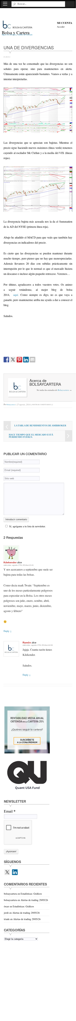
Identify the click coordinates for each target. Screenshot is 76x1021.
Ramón (27, 642)
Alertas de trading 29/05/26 (34, 900)
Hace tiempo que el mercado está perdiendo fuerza (31, 436)
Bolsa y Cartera (15, 32)
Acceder (61, 26)
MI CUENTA (64, 23)
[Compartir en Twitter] (13, 359)
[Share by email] (32, 359)
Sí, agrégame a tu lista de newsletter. (27, 526)
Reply (7, 631)
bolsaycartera (45, 384)
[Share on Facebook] (6, 359)
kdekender (10, 562)
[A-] (5, 57)
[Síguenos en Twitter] (7, 872)
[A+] (8, 57)
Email (9, 811)
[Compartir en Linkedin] (26, 359)
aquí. (16, 295)
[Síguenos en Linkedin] (14, 872)
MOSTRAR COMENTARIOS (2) (42, 404)
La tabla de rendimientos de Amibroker (40, 425)
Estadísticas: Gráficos (31, 893)
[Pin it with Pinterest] (19, 359)
